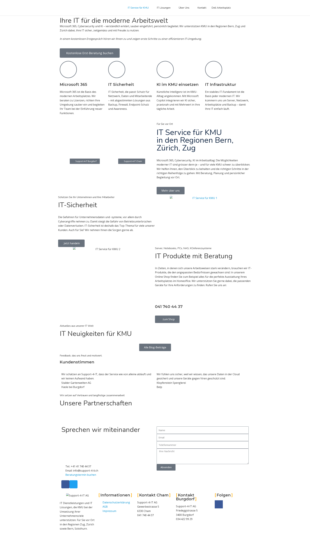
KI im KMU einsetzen (178, 84)
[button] (131, 161)
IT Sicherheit (121, 84)
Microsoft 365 (73, 84)
